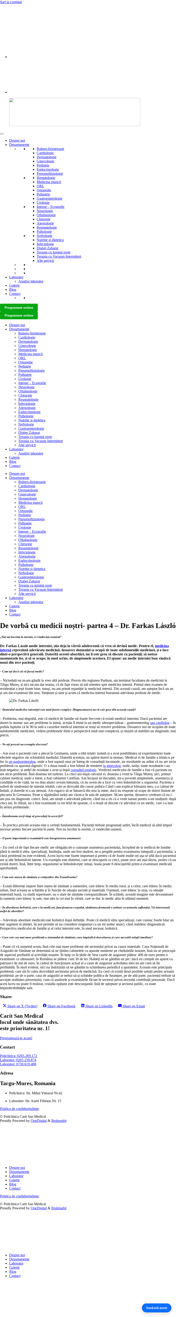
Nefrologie (44, 236)
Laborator (16, 277)
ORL (40, 186)
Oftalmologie (46, 215)
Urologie (43, 203)
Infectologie (45, 244)
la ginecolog (112, 766)
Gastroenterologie (49, 198)
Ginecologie (45, 161)
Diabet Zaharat (47, 248)
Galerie (14, 285)
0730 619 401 (10, 18)
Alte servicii (45, 260)
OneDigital (39, 1121)
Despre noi (17, 140)
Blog (12, 289)
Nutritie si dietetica (50, 240)
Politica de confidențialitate (19, 1109)
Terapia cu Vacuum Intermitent (59, 256)
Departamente (19, 145)
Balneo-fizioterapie (50, 149)
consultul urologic (83, 770)
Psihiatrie (43, 194)
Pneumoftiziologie (50, 174)
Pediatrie (43, 165)
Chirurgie (43, 219)
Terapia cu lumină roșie (53, 252)
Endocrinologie (48, 169)
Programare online (19, 307)
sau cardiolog (159, 723)
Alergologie (45, 223)
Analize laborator (30, 281)
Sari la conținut (11, 2)
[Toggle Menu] (2, 134)
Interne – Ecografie (50, 207)
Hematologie (46, 178)
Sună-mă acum (156, 1308)
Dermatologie (46, 157)
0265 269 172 (10, 10)
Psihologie (44, 231)
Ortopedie (44, 190)
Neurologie (45, 211)
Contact (14, 294)
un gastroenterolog (22, 762)
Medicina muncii (49, 182)
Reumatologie (47, 227)
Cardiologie (45, 153)
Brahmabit (58, 1121)
